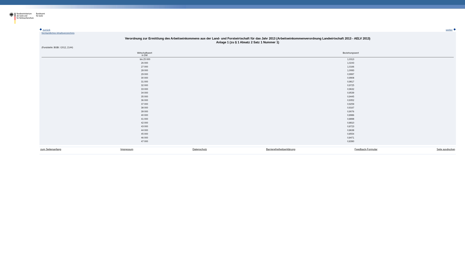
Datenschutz (200, 149)
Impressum (126, 149)
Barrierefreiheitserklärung (280, 149)
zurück (46, 30)
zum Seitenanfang (50, 149)
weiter (449, 30)
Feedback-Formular (366, 149)
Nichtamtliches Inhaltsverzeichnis (58, 33)
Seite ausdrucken (446, 149)
